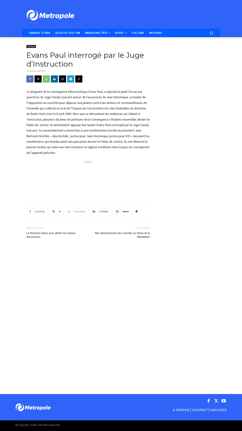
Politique (31, 46)
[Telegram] (70, 78)
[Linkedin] (54, 78)
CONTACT (200, 410)
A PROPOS (181, 410)
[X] (38, 78)
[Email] (62, 78)
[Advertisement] (88, 181)
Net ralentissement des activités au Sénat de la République (122, 235)
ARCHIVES (218, 410)
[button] (211, 33)
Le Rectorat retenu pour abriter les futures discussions (51, 235)
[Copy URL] (78, 78)
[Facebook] (29, 78)
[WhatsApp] (46, 78)
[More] (136, 211)
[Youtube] (224, 401)
